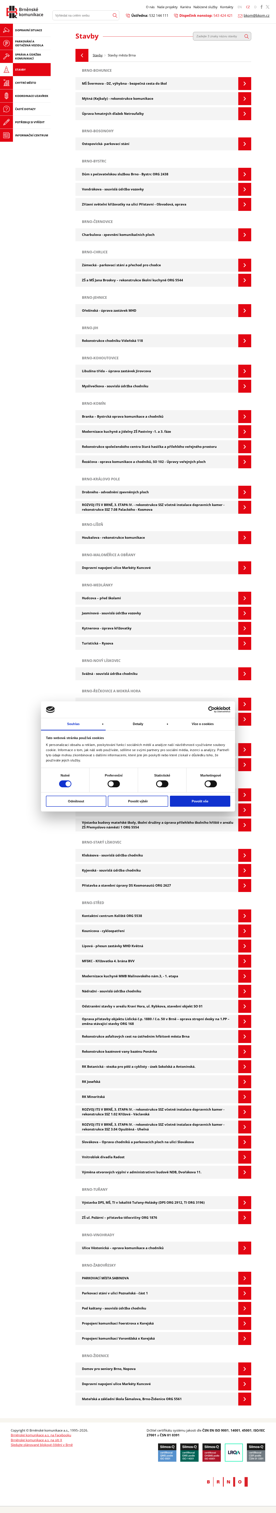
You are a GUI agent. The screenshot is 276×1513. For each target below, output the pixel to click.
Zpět (81, 55)
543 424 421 (223, 15)
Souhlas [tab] (73, 724)
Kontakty (226, 7)
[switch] (114, 783)
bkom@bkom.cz (257, 15)
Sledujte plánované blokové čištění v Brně (42, 1445)
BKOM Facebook (261, 7)
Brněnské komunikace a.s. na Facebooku (41, 1435)
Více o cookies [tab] (203, 724)
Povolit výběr (138, 801)
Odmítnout (76, 801)
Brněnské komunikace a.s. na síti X (36, 1440)
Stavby (98, 55)
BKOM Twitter (268, 7)
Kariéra (185, 7)
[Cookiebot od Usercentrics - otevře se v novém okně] (211, 709)
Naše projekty (167, 7)
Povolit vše (200, 801)
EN (240, 7)
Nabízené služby (205, 7)
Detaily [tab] (138, 724)
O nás (150, 7)
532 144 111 (158, 15)
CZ (248, 7)
